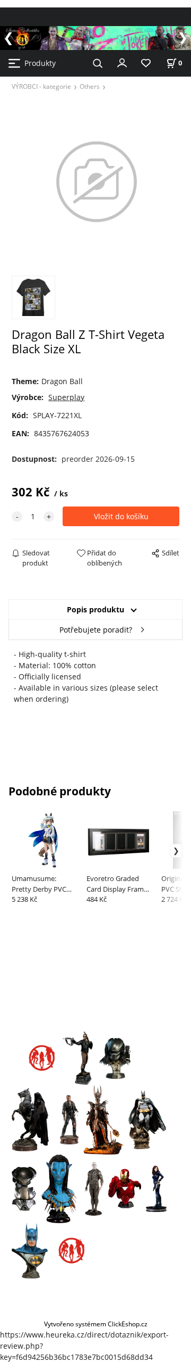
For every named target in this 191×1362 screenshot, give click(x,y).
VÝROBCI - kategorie (41, 86)
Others (90, 86)
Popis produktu (95, 609)
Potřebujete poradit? (95, 630)
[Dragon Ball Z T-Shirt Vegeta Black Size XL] (95, 182)
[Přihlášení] (122, 62)
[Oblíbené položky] (146, 63)
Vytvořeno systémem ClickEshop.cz (95, 1323)
